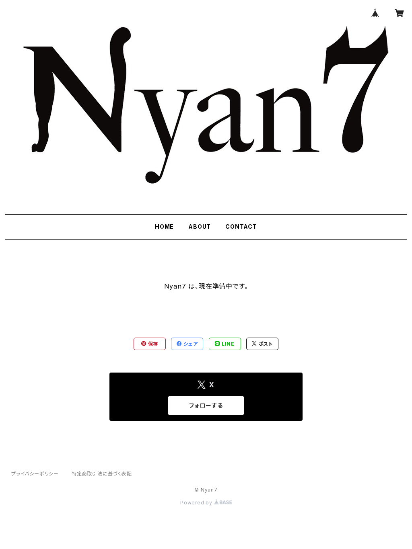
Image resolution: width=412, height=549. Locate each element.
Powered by (197, 503)
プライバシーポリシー (35, 474)
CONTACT (241, 226)
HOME (164, 226)
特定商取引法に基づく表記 (102, 474)
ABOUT (199, 226)
